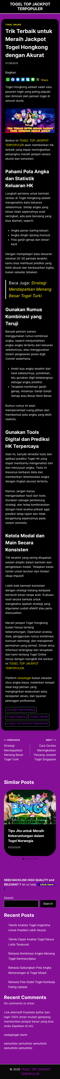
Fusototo (29, 1012)
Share (44, 80)
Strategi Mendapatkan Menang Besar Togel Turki (30, 289)
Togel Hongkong (16, 716)
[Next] (50, 823)
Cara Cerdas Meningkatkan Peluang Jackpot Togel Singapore (45, 750)
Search (8, 898)
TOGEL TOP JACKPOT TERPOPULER (27, 723)
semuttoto (11, 1043)
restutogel (24, 678)
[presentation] (30, 807)
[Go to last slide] (9, 823)
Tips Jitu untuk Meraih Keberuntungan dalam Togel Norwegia (26, 836)
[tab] (23, 859)
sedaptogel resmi (15, 1034)
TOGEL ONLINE (13, 24)
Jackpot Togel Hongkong (21, 709)
